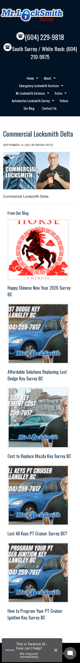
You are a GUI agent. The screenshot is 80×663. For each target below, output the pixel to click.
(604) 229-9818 (44, 37)
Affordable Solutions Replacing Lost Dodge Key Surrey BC (37, 375)
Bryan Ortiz (44, 145)
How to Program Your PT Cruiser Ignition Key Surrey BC (35, 614)
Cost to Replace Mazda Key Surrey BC (39, 456)
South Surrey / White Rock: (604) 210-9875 (44, 53)
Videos (64, 100)
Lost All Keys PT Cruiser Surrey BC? (37, 533)
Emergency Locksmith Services (37, 86)
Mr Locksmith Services (28, 94)
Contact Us (49, 108)
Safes (56, 94)
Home (28, 79)
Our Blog (29, 108)
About (45, 79)
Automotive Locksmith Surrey (29, 101)
